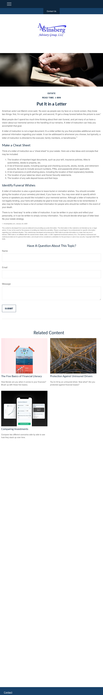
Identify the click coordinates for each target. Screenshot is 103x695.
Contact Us (51, 11)
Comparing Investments (14, 429)
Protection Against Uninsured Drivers (71, 376)
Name (5, 250)
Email (5, 267)
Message (6, 283)
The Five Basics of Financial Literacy (21, 376)
